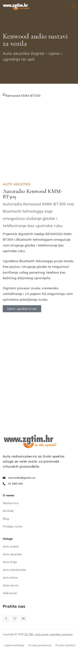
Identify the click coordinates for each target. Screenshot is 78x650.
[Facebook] (6, 618)
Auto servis (10, 585)
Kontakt (8, 511)
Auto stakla (11, 546)
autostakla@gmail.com (21, 477)
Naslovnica (10, 503)
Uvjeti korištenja (14, 645)
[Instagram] (14, 618)
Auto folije (10, 562)
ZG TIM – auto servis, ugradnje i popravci (48, 634)
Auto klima (10, 577)
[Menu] (73, 6)
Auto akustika (12, 554)
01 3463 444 (15, 483)
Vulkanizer (10, 593)
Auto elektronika (14, 570)
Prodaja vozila (12, 526)
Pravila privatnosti (40, 645)
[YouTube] (23, 618)
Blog (6, 518)
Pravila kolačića (65, 645)
